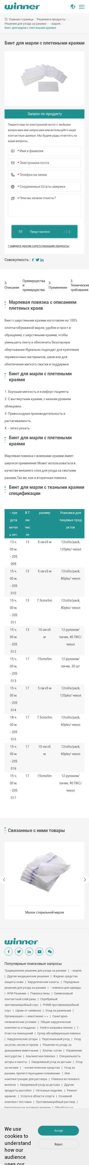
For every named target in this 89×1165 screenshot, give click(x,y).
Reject (59, 1144)
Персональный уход (56, 1039)
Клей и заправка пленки (56, 1027)
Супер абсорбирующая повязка (59, 1033)
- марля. (55, 23)
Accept (58, 1130)
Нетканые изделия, (49, 1090)
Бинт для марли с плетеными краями (30, 27)
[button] (4, 880)
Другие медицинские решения (28, 976)
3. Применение (58, 285)
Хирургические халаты (43, 982)
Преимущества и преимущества (34, 285)
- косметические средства (41, 1067)
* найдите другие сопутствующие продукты (38, 246)
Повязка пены (40, 993)
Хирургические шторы (22, 1039)
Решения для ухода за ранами (25, 23)
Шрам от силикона (28, 1010)
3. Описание (12, 285)
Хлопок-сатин (52, 1050)
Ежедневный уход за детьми (51, 1062)
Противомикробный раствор (55, 1102)
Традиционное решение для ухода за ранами (35, 970)
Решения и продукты (51, 19)
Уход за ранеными (58, 1010)
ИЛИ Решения (16, 993)
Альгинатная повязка (40, 1056)
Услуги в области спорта (37, 1096)
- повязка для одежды (65, 987)
